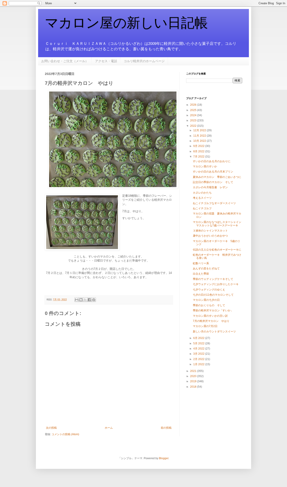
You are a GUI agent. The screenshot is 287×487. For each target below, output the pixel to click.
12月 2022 (200, 130)
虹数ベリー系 (201, 263)
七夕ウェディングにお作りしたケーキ (216, 284)
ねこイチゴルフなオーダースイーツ (214, 203)
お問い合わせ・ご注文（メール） (64, 61)
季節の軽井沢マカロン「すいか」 (213, 310)
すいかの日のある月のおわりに (211, 161)
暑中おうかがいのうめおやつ (210, 235)
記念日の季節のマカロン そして (213, 182)
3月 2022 (199, 353)
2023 (193, 120)
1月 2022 (199, 364)
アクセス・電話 (106, 61)
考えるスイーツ (202, 197)
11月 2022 (200, 135)
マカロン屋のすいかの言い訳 (210, 315)
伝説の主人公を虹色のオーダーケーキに (217, 249)
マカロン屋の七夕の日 (206, 299)
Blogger (163, 458)
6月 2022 (199, 338)
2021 (193, 371)
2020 (193, 376)
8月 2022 (199, 151)
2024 (193, 115)
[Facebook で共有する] (89, 299)
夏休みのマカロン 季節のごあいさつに (217, 177)
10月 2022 (200, 140)
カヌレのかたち (202, 192)
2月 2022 (199, 359)
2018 (193, 386)
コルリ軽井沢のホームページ (144, 61)
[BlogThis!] (81, 299)
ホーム (109, 427)
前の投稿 (166, 427)
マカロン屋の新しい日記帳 (126, 22)
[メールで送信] (76, 299)
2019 (193, 381)
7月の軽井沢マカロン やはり (211, 321)
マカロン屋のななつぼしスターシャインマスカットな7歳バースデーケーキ (217, 224)
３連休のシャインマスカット (210, 230)
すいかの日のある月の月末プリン (213, 171)
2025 (193, 110)
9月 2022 (199, 146)
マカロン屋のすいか (205, 166)
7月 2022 (199, 156)
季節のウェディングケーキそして (213, 279)
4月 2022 (199, 348)
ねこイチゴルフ (202, 208)
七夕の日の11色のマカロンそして (213, 294)
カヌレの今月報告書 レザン (210, 187)
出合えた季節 (201, 273)
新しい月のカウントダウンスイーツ (214, 331)
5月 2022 (199, 343)
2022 (193, 125)
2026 (193, 104)
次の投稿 (51, 427)
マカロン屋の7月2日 (205, 326)
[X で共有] (85, 299)
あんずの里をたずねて (206, 268)
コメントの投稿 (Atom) (65, 434)
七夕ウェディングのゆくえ (209, 289)
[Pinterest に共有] (93, 299)
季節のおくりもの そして (209, 305)
